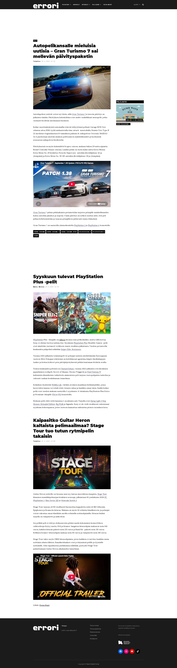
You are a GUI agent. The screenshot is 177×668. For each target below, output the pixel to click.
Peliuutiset (65, 4)
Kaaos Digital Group (92, 664)
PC (105, 497)
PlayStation (38, 340)
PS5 (59, 394)
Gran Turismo (39, 212)
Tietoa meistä (107, 4)
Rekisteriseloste (95, 632)
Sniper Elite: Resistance (71, 349)
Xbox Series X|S (52, 500)
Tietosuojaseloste (95, 629)
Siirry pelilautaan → (123, 124)
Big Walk (59, 404)
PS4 (53, 394)
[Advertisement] (88, 25)
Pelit (35, 41)
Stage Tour (102, 494)
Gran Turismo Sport (69, 232)
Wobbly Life (57, 385)
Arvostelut (76, 4)
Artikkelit (85, 4)
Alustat (136, 4)
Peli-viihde (95, 4)
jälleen (62, 340)
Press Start (45, 605)
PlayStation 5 (79, 225)
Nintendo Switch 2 (69, 500)
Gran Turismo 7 (79, 114)
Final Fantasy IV (94, 372)
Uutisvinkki (93, 635)
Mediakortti (93, 639)
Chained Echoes (67, 369)
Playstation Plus (80, 343)
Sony (36, 236)
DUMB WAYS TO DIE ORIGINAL (134, 120)
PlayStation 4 (93, 225)
